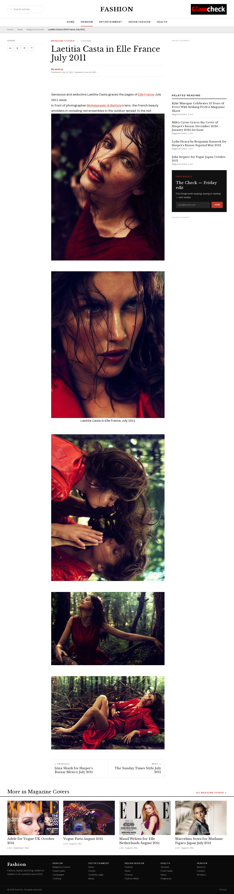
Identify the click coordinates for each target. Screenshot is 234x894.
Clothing (56, 879)
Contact (201, 871)
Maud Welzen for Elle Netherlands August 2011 (139, 841)
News (20, 30)
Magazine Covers (35, 30)
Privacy (223, 890)
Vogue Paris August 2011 (83, 839)
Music (91, 879)
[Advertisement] (199, 65)
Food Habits (167, 871)
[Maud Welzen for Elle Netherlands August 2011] (145, 818)
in (10, 48)
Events (91, 871)
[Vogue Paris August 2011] (89, 818)
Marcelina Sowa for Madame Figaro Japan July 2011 (199, 841)
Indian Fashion (139, 22)
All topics (201, 875)
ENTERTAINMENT (110, 22)
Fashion (117, 9)
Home (71, 22)
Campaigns (58, 875)
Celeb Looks (58, 871)
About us (201, 867)
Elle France (146, 94)
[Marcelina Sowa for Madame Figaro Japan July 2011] (201, 818)
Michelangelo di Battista (104, 105)
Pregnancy (166, 879)
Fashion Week (132, 879)
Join (217, 205)
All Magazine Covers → (211, 793)
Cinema (129, 875)
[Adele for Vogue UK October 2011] (33, 818)
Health (162, 22)
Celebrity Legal (95, 875)
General (165, 867)
